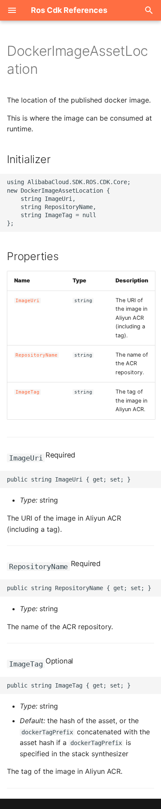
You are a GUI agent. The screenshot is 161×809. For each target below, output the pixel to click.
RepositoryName (36, 355)
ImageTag (27, 392)
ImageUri (27, 300)
